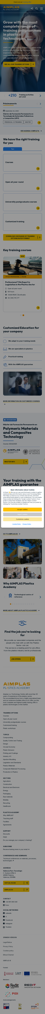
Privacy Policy (27, 524)
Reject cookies (22, 514)
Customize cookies (22, 519)
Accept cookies (22, 509)
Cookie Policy (16, 524)
